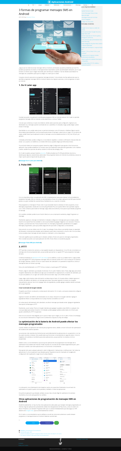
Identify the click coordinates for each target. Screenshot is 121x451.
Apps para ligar (85, 15)
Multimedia (56, 5)
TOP (33, 5)
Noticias (85, 5)
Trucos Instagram (86, 19)
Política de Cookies (23, 445)
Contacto (20, 443)
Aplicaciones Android (62, 1)
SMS (31, 432)
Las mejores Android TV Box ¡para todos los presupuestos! (34, 435)
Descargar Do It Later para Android (30, 160)
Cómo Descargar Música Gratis (90, 13)
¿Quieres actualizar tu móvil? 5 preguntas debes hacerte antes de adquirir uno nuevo (41, 433)
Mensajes (27, 432)
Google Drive (29, 410)
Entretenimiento (67, 5)
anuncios (43, 153)
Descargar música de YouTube (89, 17)
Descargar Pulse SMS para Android (30, 242)
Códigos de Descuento (87, 21)
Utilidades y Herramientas (26, 430)
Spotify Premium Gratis (87, 11)
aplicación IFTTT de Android (40, 257)
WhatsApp (78, 5)
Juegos (40, 5)
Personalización (37, 430)
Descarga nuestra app (82, 439)
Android (22, 432)
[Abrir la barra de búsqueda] (92, 5)
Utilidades (47, 5)
